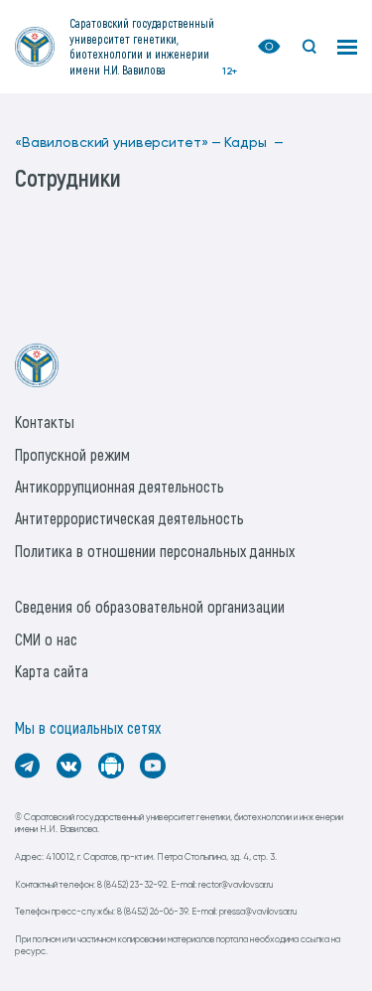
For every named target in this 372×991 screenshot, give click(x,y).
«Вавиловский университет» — (118, 143)
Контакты (44, 421)
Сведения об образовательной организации (150, 606)
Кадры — (254, 143)
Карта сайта (51, 670)
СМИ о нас (46, 639)
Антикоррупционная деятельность (119, 486)
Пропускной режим (72, 454)
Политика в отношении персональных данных (155, 550)
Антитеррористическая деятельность (129, 517)
